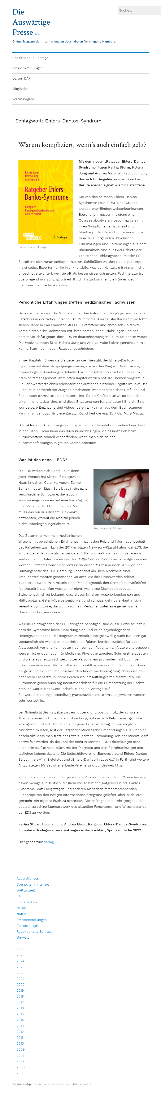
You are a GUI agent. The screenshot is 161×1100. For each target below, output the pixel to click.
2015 (20, 1014)
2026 (20, 949)
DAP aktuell (26, 890)
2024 (20, 961)
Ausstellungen (28, 879)
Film (20, 896)
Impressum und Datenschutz (69, 1084)
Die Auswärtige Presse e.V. (29, 1084)
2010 (20, 1044)
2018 (20, 996)
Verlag (49, 842)
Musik (21, 908)
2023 (20, 967)
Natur (21, 914)
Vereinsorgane (23, 99)
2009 (21, 1049)
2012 (20, 1032)
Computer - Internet (33, 884)
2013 (20, 1026)
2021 (20, 979)
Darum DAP (21, 78)
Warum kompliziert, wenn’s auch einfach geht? (82, 144)
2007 (21, 1061)
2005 (21, 1073)
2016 (20, 1008)
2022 (20, 973)
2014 (20, 1020)
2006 (21, 1067)
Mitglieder (20, 89)
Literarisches (27, 902)
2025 (20, 955)
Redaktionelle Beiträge (30, 58)
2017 (20, 1002)
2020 (21, 985)
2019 (20, 990)
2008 (21, 1055)
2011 (20, 1038)
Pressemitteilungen (27, 68)
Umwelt (23, 937)
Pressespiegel (27, 926)
